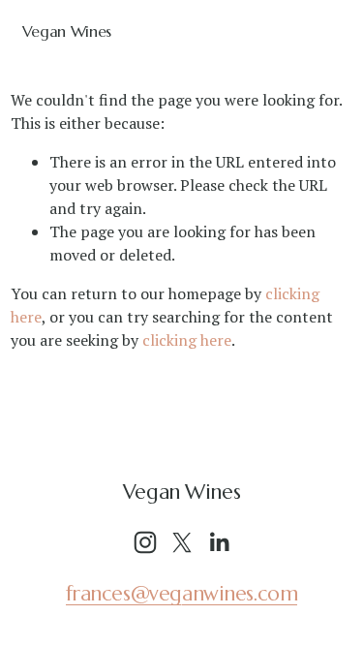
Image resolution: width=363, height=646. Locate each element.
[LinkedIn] (218, 542)
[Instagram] (145, 542)
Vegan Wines (66, 31)
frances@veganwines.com (182, 593)
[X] (182, 542)
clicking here (186, 340)
